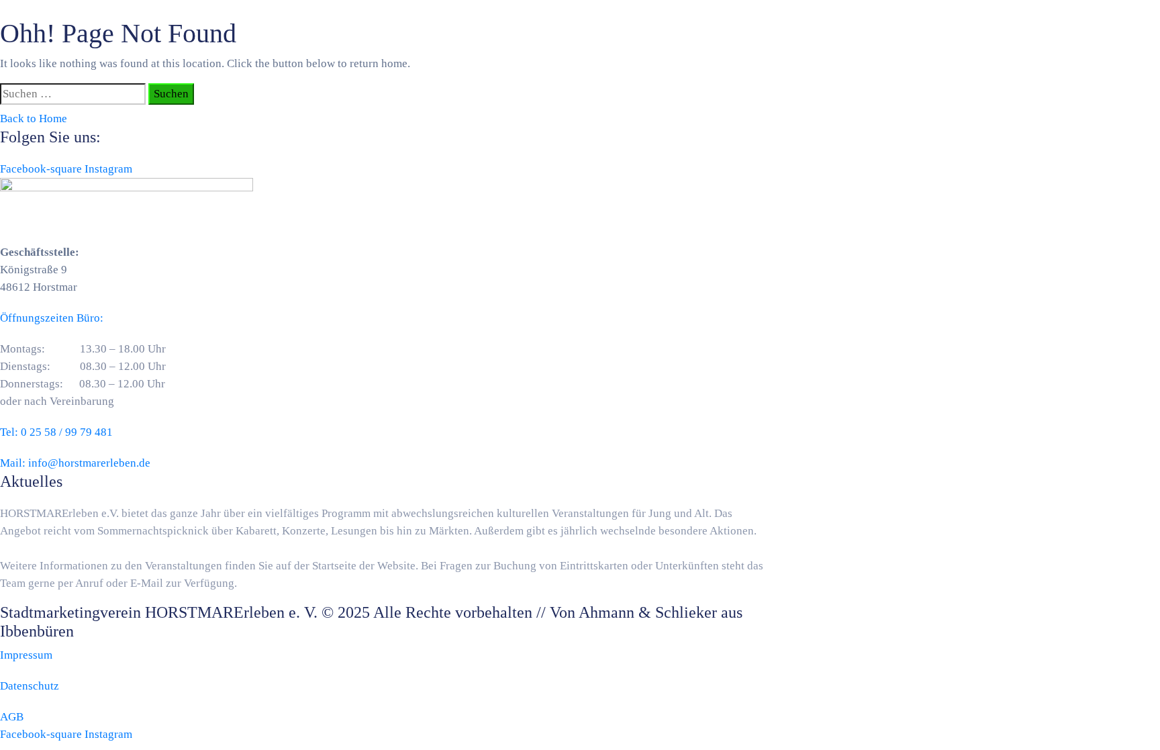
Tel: (56, 432)
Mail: (75, 463)
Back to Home (33, 118)
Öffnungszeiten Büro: (51, 318)
